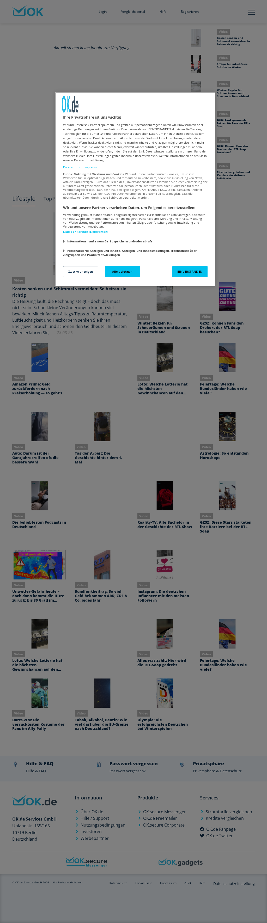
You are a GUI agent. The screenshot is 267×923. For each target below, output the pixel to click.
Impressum (91, 167)
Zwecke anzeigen (80, 271)
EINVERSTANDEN (189, 271)
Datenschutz (71, 167)
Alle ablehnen (122, 271)
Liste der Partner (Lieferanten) (85, 232)
